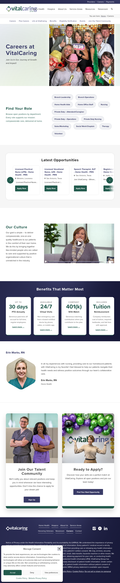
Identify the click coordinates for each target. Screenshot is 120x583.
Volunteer (58, 133)
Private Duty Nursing (92, 119)
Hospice (55, 525)
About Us (64, 525)
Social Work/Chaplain (85, 126)
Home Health (44, 525)
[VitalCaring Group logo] (22, 9)
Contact (78, 531)
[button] (59, 549)
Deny (32, 573)
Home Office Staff (85, 104)
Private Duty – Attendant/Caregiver (69, 111)
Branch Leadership (62, 97)
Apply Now (21, 188)
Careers (69, 531)
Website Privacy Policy (37, 578)
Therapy (105, 126)
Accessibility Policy (64, 571)
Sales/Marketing (61, 126)
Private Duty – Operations (65, 119)
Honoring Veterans (45, 531)
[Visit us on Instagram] (94, 528)
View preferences (51, 573)
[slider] (74, 261)
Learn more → (18, 327)
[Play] (46, 261)
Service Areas (75, 525)
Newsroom (60, 531)
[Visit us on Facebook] (100, 528)
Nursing (104, 104)
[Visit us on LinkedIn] (105, 528)
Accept (12, 573)
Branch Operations (86, 97)
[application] (79, 243)
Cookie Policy (21, 578)
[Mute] (112, 261)
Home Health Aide (62, 104)
